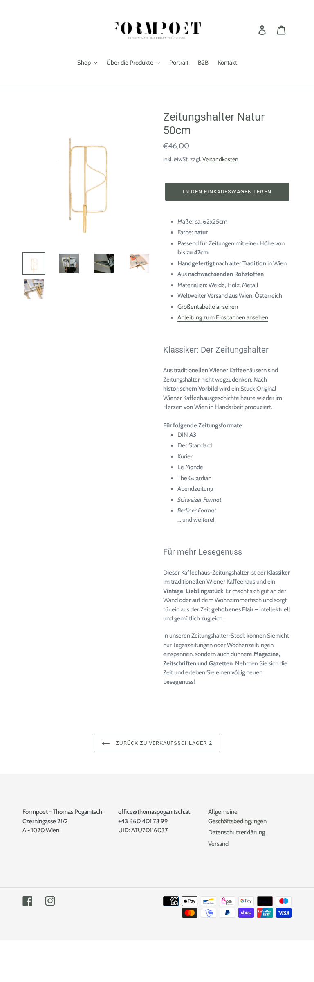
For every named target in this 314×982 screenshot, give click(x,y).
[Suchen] (250, 29)
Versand (218, 843)
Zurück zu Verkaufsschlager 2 (163, 743)
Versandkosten (220, 158)
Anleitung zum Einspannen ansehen (222, 317)
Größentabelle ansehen (207, 306)
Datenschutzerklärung (236, 832)
